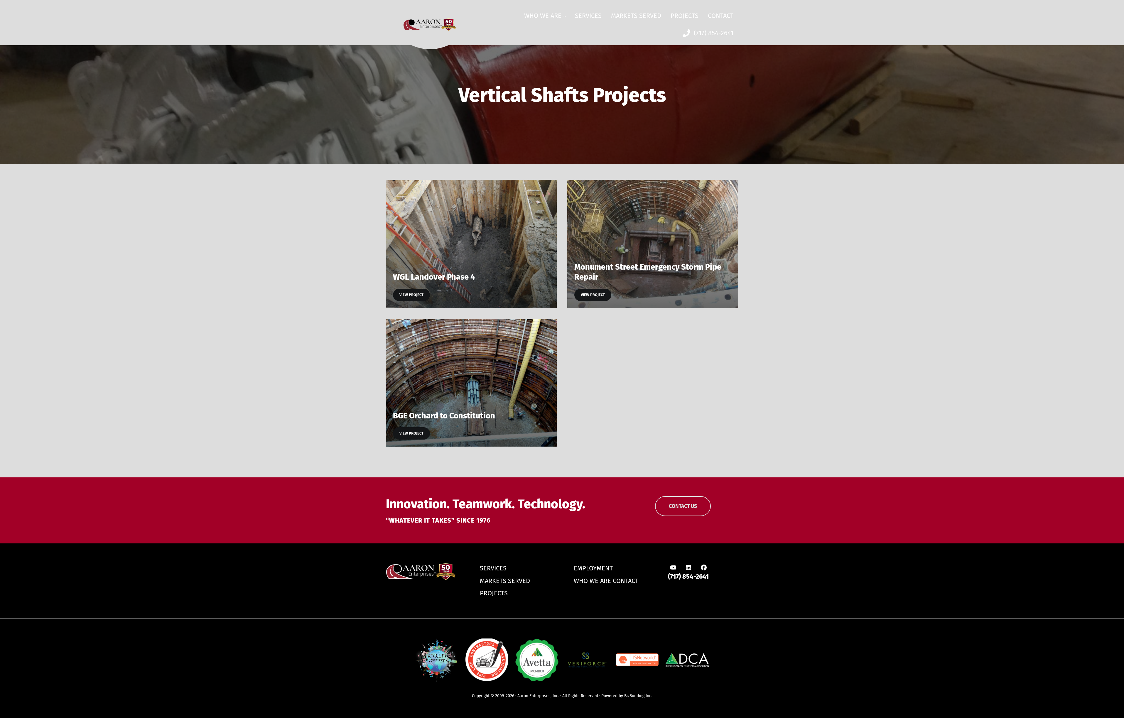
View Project (414, 296)
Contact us (683, 506)
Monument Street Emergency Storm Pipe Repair (647, 272)
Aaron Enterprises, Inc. (538, 695)
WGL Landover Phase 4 (434, 277)
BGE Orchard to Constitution (444, 415)
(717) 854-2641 (688, 576)
